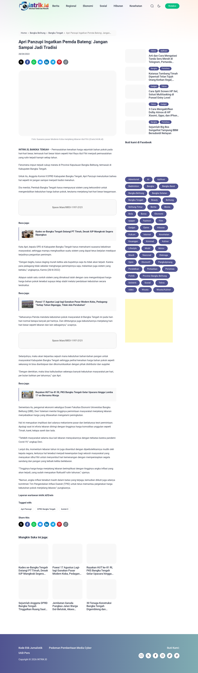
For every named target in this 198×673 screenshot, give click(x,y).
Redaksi (172, 6)
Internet (147, 234)
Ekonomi (88, 5)
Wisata (145, 289)
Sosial (103, 5)
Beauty (154, 200)
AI (148, 179)
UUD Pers (24, 652)
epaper (131, 220)
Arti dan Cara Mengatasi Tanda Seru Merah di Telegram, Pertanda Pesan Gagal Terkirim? (163, 59)
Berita (55, 5)
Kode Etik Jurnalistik (30, 647)
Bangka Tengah (135, 200)
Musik (131, 255)
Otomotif (145, 262)
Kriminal (150, 241)
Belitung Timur (135, 207)
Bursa (143, 213)
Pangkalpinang (165, 262)
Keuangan (133, 241)
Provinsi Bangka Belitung (155, 276)
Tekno (153, 51)
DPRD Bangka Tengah (46, 509)
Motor (161, 248)
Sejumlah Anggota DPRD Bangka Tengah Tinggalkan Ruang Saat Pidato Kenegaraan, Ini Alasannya (33, 606)
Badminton (133, 186)
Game (146, 227)
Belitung (170, 200)
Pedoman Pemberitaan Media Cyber (70, 647)
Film (161, 220)
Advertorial (133, 179)
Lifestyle (132, 248)
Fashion (147, 220)
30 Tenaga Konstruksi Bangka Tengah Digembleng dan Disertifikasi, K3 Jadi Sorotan (99, 606)
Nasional (146, 255)
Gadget (154, 86)
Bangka (154, 68)
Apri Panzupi (26, 509)
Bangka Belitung (136, 193)
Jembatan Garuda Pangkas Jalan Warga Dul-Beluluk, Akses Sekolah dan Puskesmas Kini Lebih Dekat (66, 606)
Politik (131, 276)
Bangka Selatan (159, 193)
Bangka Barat (168, 186)
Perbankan (152, 269)
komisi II (64, 509)
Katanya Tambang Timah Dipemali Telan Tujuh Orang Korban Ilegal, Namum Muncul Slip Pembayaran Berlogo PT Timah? (163, 76)
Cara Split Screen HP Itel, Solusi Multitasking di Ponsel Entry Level (163, 94)
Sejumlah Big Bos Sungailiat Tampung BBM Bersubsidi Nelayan (163, 130)
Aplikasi (164, 51)
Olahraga (163, 255)
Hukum (131, 234)
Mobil (147, 248)
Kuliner (165, 241)
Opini (130, 262)
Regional (71, 5)
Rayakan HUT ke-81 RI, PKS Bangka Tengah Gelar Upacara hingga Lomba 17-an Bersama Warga (74, 394)
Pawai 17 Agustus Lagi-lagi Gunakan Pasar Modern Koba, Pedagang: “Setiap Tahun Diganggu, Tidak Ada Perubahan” (72, 303)
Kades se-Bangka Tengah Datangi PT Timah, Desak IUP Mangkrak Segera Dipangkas (74, 233)
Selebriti (132, 282)
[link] (21, 62)
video (131, 289)
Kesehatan (136, 5)
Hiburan (118, 5)
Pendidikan (133, 269)
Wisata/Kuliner (164, 289)
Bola (130, 213)
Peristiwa (165, 68)
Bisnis (167, 207)
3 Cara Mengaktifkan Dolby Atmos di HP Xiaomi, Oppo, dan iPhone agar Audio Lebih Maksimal (164, 112)
